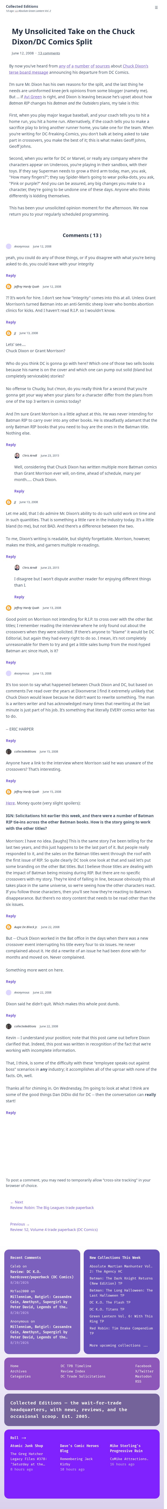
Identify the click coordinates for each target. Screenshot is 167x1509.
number (82, 66)
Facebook (143, 1366)
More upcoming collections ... (119, 1345)
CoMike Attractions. (129, 1459)
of (68, 66)
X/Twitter (144, 1371)
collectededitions (25, 751)
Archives (18, 1371)
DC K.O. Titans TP (107, 1309)
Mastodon (143, 1376)
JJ (15, 333)
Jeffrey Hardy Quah (26, 286)
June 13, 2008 (29, 333)
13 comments (49, 53)
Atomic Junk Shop (26, 1446)
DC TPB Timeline (76, 1366)
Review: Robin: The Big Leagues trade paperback (52, 1207)
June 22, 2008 (50, 927)
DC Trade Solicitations (83, 1376)
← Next (16, 1202)
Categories (20, 1376)
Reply (11, 275)
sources (103, 66)
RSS (138, 1381)
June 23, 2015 (50, 455)
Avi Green (33, 96)
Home (14, 1366)
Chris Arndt (29, 455)
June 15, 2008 (49, 751)
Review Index (73, 1371)
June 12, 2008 (42, 246)
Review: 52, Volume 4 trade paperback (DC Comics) (54, 1229)
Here (10, 803)
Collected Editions (22, 6)
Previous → (20, 1224)
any (62, 66)
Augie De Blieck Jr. (25, 927)
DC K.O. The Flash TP (110, 1302)
